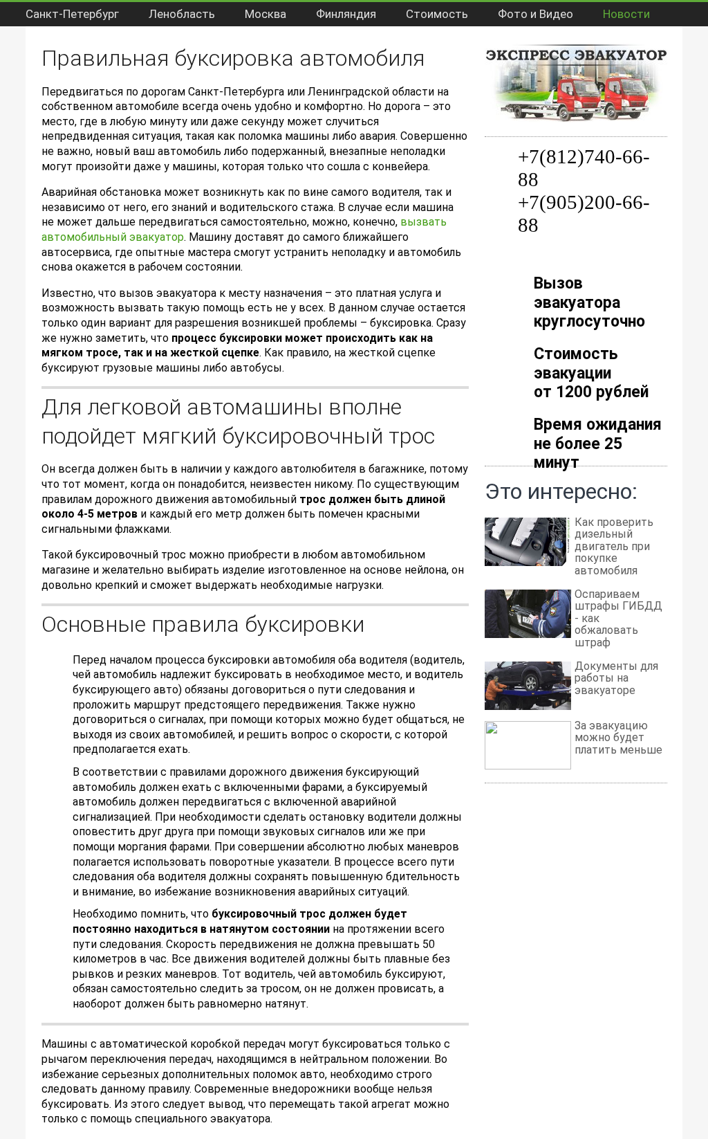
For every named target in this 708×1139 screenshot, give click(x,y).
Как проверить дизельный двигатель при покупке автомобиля (614, 546)
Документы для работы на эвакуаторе (616, 678)
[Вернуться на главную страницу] (576, 50)
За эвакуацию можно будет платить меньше (618, 737)
